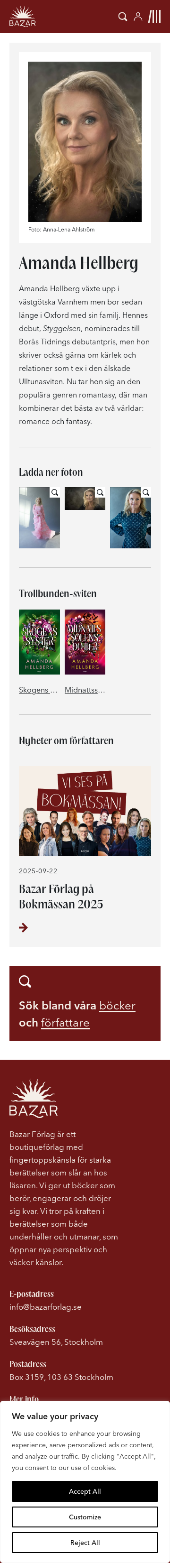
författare (65, 1022)
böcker (117, 1005)
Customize (85, 1517)
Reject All (85, 1542)
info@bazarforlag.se (45, 1307)
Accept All (85, 1491)
